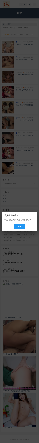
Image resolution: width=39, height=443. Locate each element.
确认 (19, 226)
